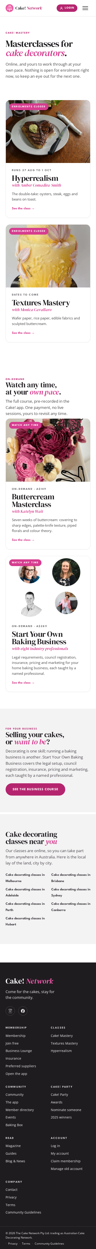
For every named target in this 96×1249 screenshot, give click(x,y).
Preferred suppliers (21, 1066)
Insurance (13, 1058)
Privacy (11, 1197)
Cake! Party (59, 1094)
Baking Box (14, 1125)
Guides (11, 1153)
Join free (12, 1043)
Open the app (16, 1073)
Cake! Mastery (62, 1035)
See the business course (35, 789)
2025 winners (61, 1117)
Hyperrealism (61, 1050)
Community (15, 1094)
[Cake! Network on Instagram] (10, 1011)
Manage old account (66, 1168)
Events (11, 1117)
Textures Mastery (64, 1043)
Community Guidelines (23, 1212)
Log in (55, 1146)
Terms (10, 1205)
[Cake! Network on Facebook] (22, 1011)
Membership (16, 1035)
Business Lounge (19, 1050)
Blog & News (15, 1161)
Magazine (13, 1146)
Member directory (20, 1110)
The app (12, 1102)
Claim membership (66, 1161)
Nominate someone (66, 1110)
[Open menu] (85, 8)
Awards (56, 1102)
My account (60, 1153)
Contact (11, 1189)
